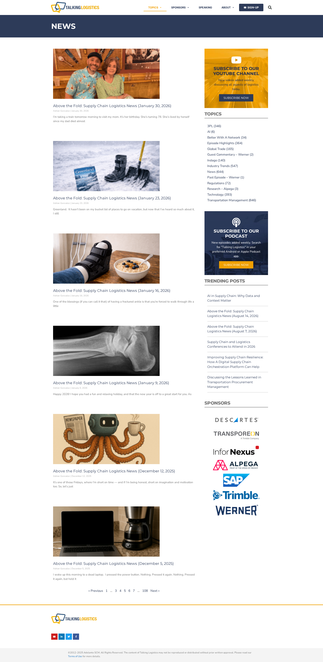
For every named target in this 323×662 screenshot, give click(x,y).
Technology (215, 194)
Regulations (215, 183)
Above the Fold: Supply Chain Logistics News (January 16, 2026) (111, 290)
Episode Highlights (220, 143)
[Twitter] (69, 637)
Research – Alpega (220, 189)
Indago (212, 160)
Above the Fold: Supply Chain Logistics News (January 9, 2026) (111, 383)
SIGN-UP (253, 7)
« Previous (95, 591)
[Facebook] (76, 637)
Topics (153, 7)
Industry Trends (218, 166)
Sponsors (178, 7)
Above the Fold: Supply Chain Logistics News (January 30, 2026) (112, 106)
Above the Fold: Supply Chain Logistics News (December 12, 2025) (114, 471)
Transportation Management (227, 200)
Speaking (205, 7)
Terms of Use (75, 656)
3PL (210, 126)
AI (208, 132)
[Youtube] (54, 637)
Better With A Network (223, 137)
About (226, 7)
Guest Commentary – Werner (228, 154)
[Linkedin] (62, 637)
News (211, 172)
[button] (270, 7)
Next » (155, 591)
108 (145, 591)
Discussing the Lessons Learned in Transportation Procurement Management (234, 382)
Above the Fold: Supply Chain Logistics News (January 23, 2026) (112, 198)
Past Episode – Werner (223, 177)
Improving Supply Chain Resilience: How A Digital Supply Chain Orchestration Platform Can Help (235, 362)
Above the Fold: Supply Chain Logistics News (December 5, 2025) (113, 563)
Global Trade (216, 149)
